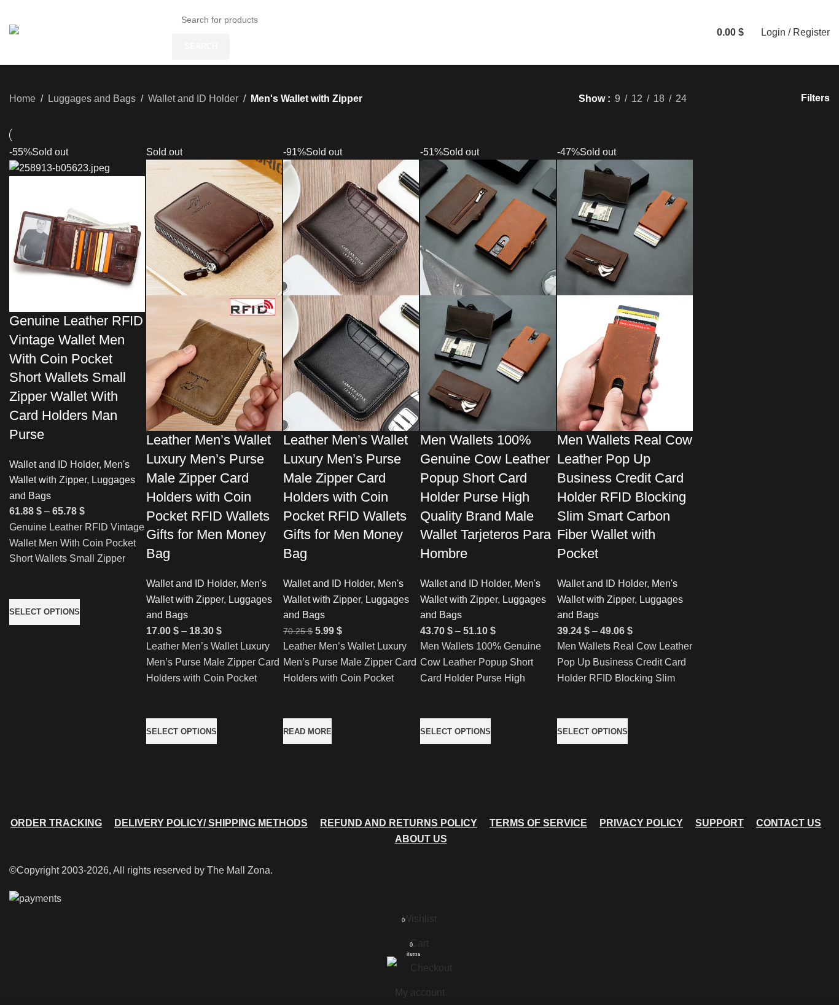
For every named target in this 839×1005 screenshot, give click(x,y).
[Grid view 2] (716, 98)
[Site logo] (42, 31)
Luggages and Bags (92, 98)
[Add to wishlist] (24, 583)
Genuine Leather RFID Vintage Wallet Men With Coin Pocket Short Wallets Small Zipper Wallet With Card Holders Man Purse (76, 377)
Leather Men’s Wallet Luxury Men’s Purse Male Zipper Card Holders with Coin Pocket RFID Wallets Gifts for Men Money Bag (208, 496)
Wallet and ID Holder (193, 98)
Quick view (24, 640)
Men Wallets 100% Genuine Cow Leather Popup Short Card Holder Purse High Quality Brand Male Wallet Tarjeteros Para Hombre (485, 496)
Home (22, 98)
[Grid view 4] (762, 98)
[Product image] (77, 243)
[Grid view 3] (740, 98)
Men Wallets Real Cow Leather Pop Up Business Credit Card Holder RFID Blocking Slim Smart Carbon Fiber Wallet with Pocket (624, 496)
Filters (815, 98)
